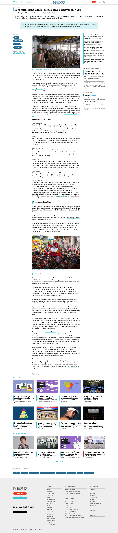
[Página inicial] (59, 2)
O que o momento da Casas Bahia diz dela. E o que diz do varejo (47, 425)
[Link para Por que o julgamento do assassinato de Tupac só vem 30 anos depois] (70, 413)
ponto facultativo (37, 89)
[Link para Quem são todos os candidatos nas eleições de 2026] (23, 386)
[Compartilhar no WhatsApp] (24, 53)
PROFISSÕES (51, 520)
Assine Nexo (20, 493)
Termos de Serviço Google (98, 86)
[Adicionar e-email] (102, 83)
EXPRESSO (50, 491)
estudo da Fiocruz (50, 332)
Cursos (92, 510)
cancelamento (65, 194)
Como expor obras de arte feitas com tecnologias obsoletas (93, 42)
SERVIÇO (49, 503)
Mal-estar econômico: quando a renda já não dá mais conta (93, 49)
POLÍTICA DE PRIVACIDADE (73, 515)
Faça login (20, 497)
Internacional (33, 473)
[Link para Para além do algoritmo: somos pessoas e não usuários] (23, 442)
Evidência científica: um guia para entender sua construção (23, 425)
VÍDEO (49, 497)
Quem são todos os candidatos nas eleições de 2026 (24, 398)
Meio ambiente (88, 473)
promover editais (61, 196)
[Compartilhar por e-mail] (20, 53)
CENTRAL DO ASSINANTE (73, 493)
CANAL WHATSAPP (95, 503)
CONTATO (68, 507)
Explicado (16, 421)
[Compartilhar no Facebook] (14, 53)
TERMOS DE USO (70, 513)
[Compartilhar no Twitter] (17, 53)
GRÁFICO (50, 495)
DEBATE (49, 509)
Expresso (85, 394)
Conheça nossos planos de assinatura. (39, 26)
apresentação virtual (73, 218)
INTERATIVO (51, 499)
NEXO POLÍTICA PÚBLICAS (73, 491)
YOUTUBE (92, 495)
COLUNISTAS (51, 524)
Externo (86, 53)
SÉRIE (49, 505)
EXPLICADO (50, 493)
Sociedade (17, 47)
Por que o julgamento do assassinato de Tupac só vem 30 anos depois (71, 425)
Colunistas (87, 35)
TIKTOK (92, 499)
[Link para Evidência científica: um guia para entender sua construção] (23, 413)
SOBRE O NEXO (69, 502)
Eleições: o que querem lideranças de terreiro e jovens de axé (94, 55)
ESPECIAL (50, 515)
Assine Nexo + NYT (20, 511)
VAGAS (67, 505)
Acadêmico (87, 41)
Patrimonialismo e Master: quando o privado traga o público (47, 398)
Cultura (17, 44)
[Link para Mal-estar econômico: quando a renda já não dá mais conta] (70, 442)
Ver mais (59, 461)
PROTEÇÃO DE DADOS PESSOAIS (75, 517)
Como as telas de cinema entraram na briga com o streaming (93, 425)
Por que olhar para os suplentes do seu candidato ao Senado (93, 398)
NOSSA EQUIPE (69, 504)
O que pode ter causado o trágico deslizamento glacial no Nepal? (94, 61)
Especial (15, 394)
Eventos (92, 515)
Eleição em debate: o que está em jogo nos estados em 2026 (69, 398)
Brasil (16, 37)
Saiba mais (43, 374)
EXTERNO (50, 517)
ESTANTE (50, 513)
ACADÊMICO (51, 518)
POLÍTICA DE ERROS (71, 511)
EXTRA (49, 490)
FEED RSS (93, 505)
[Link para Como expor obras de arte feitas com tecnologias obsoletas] (47, 442)
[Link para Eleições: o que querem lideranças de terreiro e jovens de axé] (94, 442)
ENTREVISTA (51, 501)
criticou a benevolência (64, 320)
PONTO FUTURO (70, 490)
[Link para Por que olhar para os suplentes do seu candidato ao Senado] (93, 386)
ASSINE (94, 2)
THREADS (92, 493)
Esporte (79, 473)
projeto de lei (61, 106)
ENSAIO (49, 507)
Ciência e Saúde (61, 473)
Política (16, 473)
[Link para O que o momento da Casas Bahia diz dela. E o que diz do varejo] (47, 413)
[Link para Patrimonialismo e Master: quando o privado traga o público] (47, 386)
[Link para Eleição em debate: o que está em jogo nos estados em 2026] (70, 386)
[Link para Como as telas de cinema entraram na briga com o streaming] (93, 413)
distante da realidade (70, 114)
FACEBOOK (93, 490)
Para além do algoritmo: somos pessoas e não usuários (93, 36)
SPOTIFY (92, 501)
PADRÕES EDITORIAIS (72, 509)
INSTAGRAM (93, 497)
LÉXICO (49, 522)
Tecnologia (71, 473)
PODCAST (50, 511)
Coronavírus (18, 40)
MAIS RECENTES (29, 2)
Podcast (86, 47)
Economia (24, 473)
